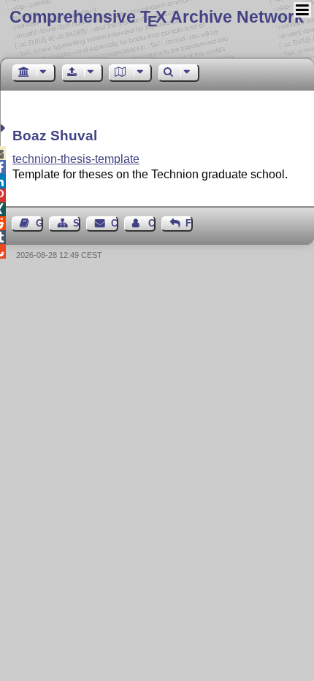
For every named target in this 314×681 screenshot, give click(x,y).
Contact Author (152, 223)
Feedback (189, 223)
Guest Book (39, 223)
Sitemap (76, 223)
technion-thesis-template (75, 159)
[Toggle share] (5, 128)
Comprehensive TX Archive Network (156, 16)
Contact (114, 223)
